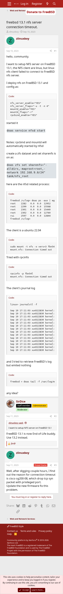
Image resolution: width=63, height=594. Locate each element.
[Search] (54, 4)
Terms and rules (28, 530)
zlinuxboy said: (16, 422)
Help (9, 533)
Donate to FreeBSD (41, 12)
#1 (55, 50)
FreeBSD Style (16, 526)
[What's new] (47, 4)
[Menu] (9, 4)
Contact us (12, 530)
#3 (55, 465)
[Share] (51, 51)
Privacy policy (45, 530)
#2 (55, 416)
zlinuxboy (14, 31)
